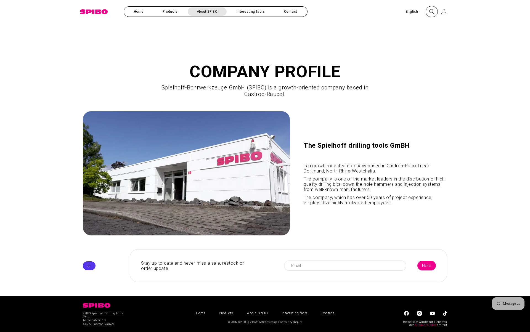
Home (200, 313)
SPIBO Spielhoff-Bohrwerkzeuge (257, 322)
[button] (170, 11)
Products (226, 313)
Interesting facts (295, 313)
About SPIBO (257, 313)
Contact (328, 313)
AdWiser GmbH (425, 324)
